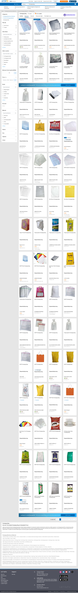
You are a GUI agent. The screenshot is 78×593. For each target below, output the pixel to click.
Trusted (5, 27)
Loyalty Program (4, 583)
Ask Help (13, 574)
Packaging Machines (5, 548)
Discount (32, 16)
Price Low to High (39, 16)
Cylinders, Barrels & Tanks (6, 540)
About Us (2, 574)
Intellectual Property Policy (71, 591)
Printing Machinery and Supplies (7, 559)
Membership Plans (4, 580)
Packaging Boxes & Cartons (6, 545)
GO (15, 72)
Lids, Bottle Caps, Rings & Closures (8, 543)
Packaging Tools (5, 554)
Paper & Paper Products (6, 556)
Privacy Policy (62, 591)
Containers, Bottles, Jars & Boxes (7, 536)
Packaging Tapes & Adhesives (7, 551)
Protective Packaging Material (23, 11)
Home (2, 11)
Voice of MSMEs (4, 581)
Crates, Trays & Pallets (6, 538)
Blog (2, 577)
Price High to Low (47, 16)
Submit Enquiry (68, 85)
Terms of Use (55, 591)
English (55, 1)
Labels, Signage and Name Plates (7, 541)
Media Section (3, 575)
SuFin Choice (6, 25)
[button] (73, 1)
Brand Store (3, 578)
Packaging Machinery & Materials (10, 11)
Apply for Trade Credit (38, 1)
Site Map (49, 591)
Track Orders (31, 1)
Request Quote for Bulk (47, 1)
